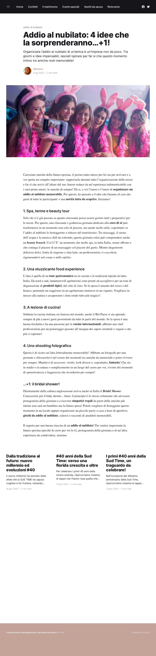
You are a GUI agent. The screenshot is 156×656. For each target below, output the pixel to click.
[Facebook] (143, 6)
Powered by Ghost (141, 632)
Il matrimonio (50, 6)
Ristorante (114, 6)
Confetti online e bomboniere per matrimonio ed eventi (31, 632)
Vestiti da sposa (93, 6)
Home (19, 6)
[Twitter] (148, 6)
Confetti (33, 6)
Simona (38, 68)
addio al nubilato (32, 27)
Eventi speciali (70, 6)
